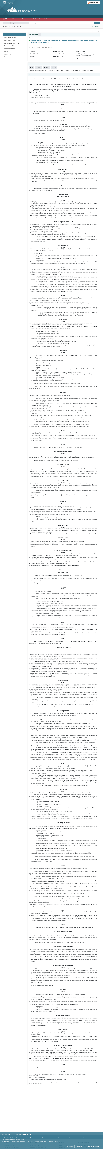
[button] (64, 35)
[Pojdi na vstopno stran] (8, 4)
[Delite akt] (95, 31)
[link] (7, 16)
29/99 (50, 47)
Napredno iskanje (95, 26)
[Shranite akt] (93, 31)
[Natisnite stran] (98, 31)
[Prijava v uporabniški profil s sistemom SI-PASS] (93, 2)
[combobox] (19, 23)
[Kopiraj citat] (39, 34)
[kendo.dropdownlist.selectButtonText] (27, 23)
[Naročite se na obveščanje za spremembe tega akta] (90, 31)
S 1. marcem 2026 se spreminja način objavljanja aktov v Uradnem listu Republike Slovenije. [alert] (27, 18)
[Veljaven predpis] (29, 40)
